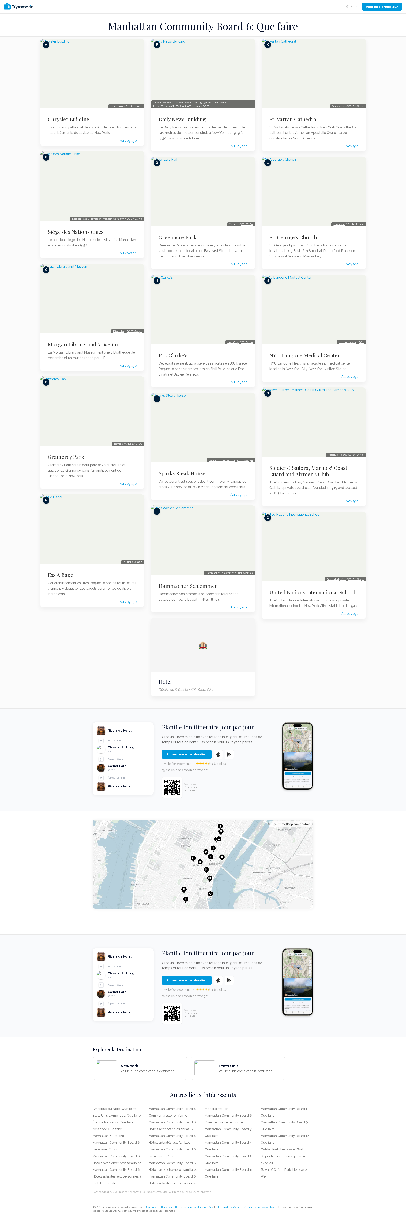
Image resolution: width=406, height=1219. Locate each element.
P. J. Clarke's (173, 355)
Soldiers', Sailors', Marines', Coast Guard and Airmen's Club (308, 471)
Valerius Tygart (337, 454)
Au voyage (128, 141)
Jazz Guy (233, 342)
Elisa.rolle (118, 331)
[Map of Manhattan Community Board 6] (203, 864)
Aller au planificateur (382, 6)
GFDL (139, 443)
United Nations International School (312, 592)
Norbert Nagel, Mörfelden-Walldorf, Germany (98, 218)
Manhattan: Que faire (108, 1136)
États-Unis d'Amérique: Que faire (117, 1115)
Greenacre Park (177, 237)
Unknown (339, 224)
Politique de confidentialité (230, 1206)
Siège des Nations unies (76, 231)
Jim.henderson (347, 342)
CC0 (361, 342)
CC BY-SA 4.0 (356, 579)
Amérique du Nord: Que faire (114, 1109)
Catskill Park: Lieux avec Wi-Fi (283, 1149)
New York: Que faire (107, 1129)
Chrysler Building (69, 119)
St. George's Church (293, 237)
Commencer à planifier (187, 754)
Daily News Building (182, 119)
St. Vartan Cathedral (293, 119)
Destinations (152, 1206)
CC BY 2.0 (208, 106)
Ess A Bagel (61, 575)
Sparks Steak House (182, 473)
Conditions (167, 1206)
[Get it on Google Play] (229, 754)
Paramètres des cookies (261, 1206)
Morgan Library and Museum (83, 344)
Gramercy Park (66, 457)
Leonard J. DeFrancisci (222, 460)
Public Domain (134, 561)
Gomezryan (339, 106)
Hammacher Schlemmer (188, 586)
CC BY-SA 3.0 (134, 218)
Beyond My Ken (123, 443)
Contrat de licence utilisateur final (194, 1206)
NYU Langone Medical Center (304, 355)
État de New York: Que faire (113, 1122)
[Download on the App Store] (218, 754)
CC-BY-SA (247, 224)
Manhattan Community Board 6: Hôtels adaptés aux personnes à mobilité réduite (117, 1176)
